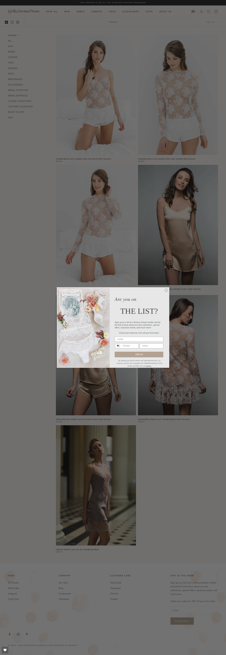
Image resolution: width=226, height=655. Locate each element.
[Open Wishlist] (5, 650)
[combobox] (118, 346)
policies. (148, 366)
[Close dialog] (166, 290)
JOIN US (139, 354)
